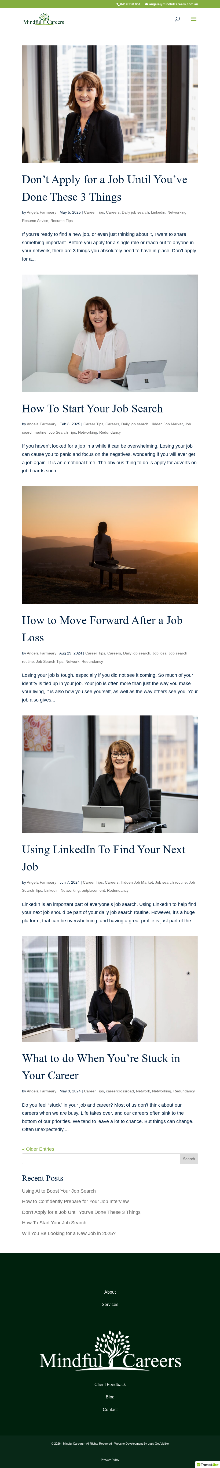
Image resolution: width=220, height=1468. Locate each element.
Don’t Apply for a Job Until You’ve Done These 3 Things (81, 1212)
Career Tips (94, 212)
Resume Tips (61, 220)
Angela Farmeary (41, 212)
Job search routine (171, 882)
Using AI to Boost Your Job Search (59, 1191)
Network (72, 661)
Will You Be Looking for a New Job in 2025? (69, 1233)
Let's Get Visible (158, 1443)
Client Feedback (110, 1384)
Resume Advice (35, 220)
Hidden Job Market (167, 424)
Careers (113, 212)
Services (110, 1304)
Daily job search (135, 212)
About (110, 1292)
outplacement (93, 890)
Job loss (159, 653)
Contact (110, 1409)
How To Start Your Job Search (92, 408)
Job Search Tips (62, 432)
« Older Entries (38, 1149)
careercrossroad (120, 1091)
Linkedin (158, 212)
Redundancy (110, 432)
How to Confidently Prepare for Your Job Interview (75, 1201)
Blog (110, 1397)
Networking (176, 212)
